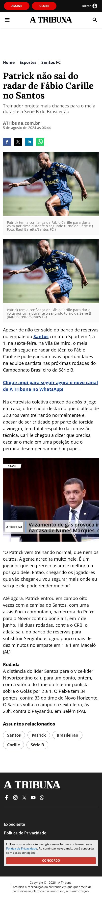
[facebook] (7, 142)
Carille (13, 745)
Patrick (39, 735)
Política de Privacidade (21, 848)
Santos (41, 336)
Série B (37, 745)
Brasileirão (67, 735)
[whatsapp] (40, 142)
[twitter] (18, 142)
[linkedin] (29, 142)
